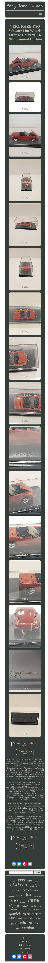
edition (26, 922)
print (14, 901)
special (14, 913)
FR (27, 952)
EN (23, 952)
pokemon (22, 918)
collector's (15, 890)
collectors (36, 906)
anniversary (37, 896)
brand (19, 895)
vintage (36, 913)
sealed (27, 890)
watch (12, 917)
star (37, 923)
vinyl (28, 909)
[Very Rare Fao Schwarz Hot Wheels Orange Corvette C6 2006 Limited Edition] (25, 63)
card (17, 929)
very (22, 879)
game (11, 896)
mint (36, 890)
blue (21, 910)
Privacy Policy (25, 945)
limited (18, 885)
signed (14, 905)
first (28, 894)
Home (25, 938)
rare (33, 900)
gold (30, 917)
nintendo (38, 918)
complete (22, 902)
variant (35, 885)
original (14, 910)
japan (14, 923)
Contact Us (25, 942)
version (28, 928)
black (26, 913)
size (30, 880)
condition (36, 910)
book (25, 906)
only (36, 881)
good (13, 881)
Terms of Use (25, 949)
